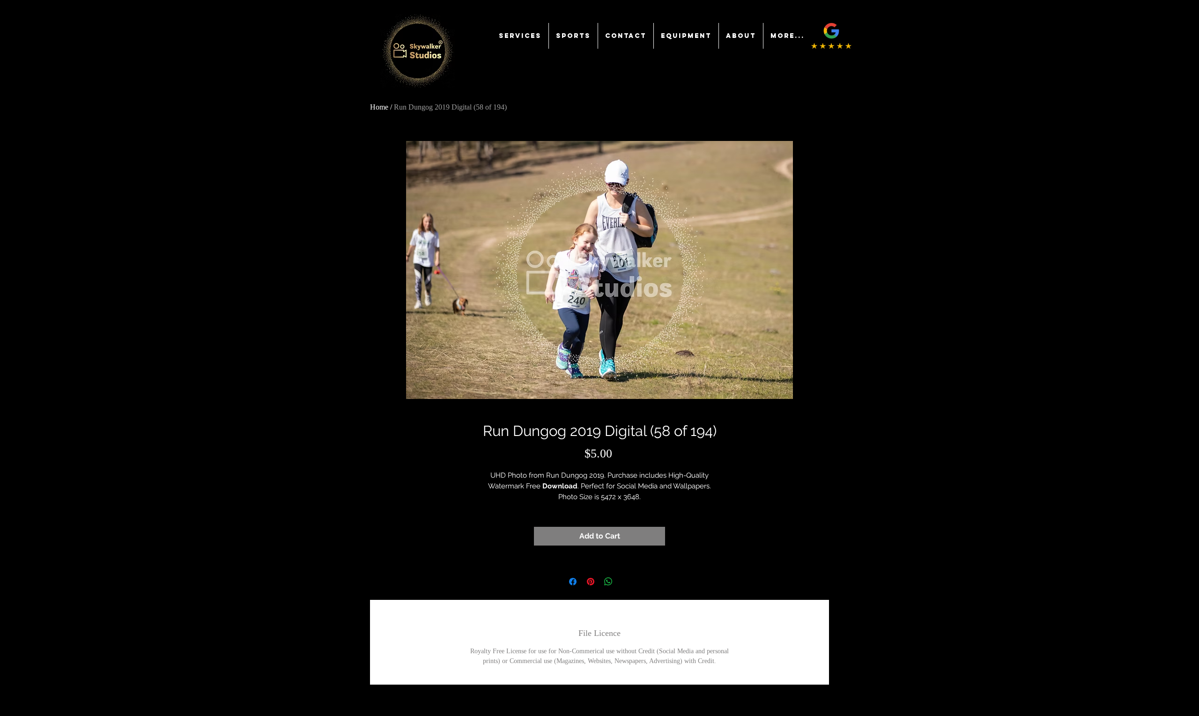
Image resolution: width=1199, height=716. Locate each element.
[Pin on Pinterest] (590, 581)
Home (379, 107)
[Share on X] (626, 581)
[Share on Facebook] (572, 581)
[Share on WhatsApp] (608, 581)
